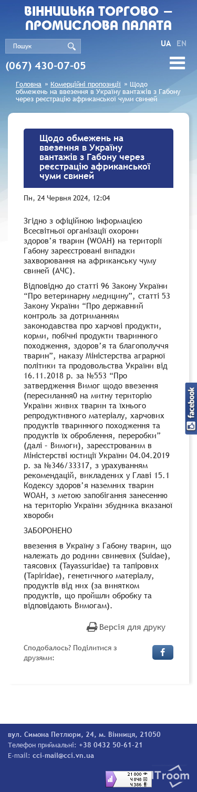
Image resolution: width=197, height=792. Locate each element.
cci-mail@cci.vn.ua (63, 755)
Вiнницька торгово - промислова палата (98, 19)
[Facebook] (162, 652)
